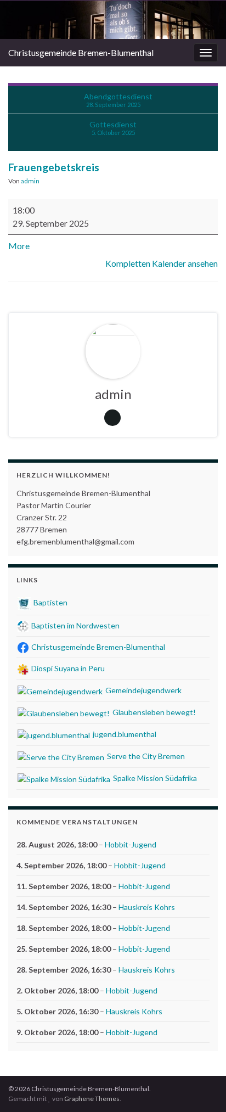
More (19, 245)
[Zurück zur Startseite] (113, 20)
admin (30, 181)
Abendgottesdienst (118, 100)
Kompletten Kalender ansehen (161, 263)
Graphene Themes (92, 1098)
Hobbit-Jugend (130, 844)
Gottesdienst (113, 128)
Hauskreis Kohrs (146, 907)
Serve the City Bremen (145, 756)
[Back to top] (201, 1087)
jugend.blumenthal (123, 734)
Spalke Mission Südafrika (154, 778)
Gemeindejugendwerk (143, 690)
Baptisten (49, 602)
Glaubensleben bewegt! (153, 712)
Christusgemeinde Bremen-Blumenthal (81, 52)
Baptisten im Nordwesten (75, 625)
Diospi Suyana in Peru (67, 668)
